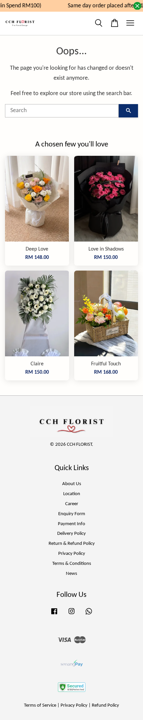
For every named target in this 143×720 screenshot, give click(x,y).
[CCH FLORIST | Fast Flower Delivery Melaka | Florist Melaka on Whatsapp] (88, 614)
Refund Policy (105, 705)
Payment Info (71, 523)
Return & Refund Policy (72, 543)
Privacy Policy (71, 553)
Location (71, 493)
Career (71, 503)
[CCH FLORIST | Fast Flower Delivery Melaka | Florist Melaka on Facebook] (54, 614)
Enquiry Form (71, 513)
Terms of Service (40, 705)
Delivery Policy (71, 533)
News (71, 573)
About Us (71, 483)
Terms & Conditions (71, 563)
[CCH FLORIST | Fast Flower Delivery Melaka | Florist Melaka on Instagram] (71, 614)
